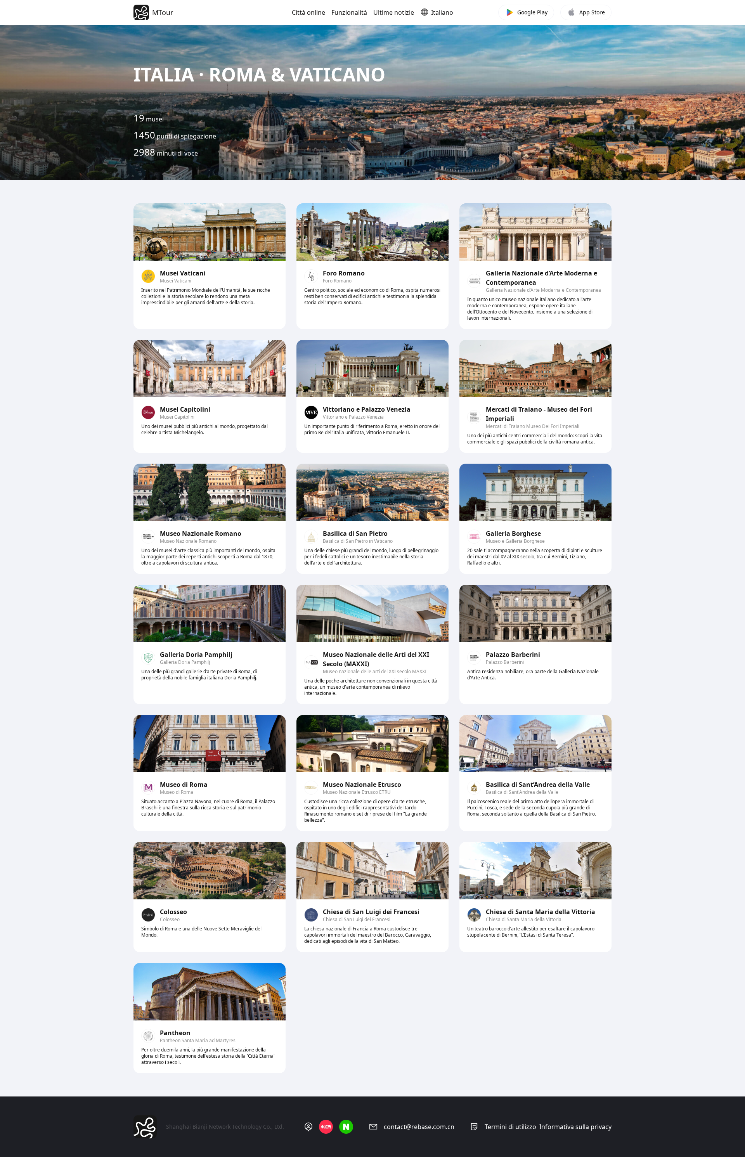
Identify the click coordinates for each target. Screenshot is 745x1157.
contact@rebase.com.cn (419, 1126)
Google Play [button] (532, 12)
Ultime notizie (393, 12)
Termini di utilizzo (510, 1126)
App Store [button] (592, 12)
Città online (308, 12)
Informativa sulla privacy (575, 1126)
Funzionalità (349, 12)
